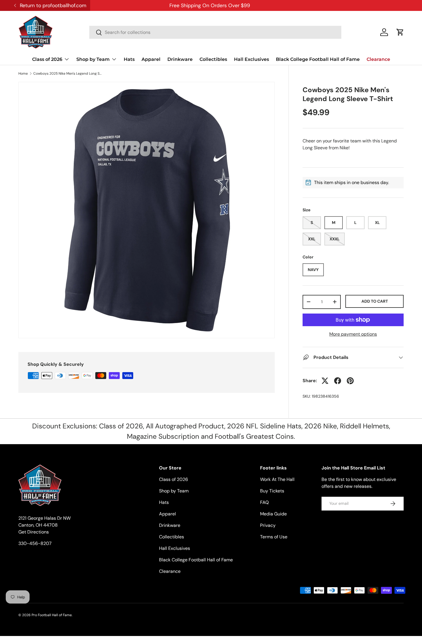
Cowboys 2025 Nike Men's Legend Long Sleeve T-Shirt (67, 73)
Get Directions (33, 532)
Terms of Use (273, 537)
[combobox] (215, 32)
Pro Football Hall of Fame (52, 615)
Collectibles (213, 59)
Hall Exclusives (251, 59)
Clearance (378, 59)
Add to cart (374, 301)
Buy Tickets (272, 491)
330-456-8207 (35, 543)
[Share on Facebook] (337, 380)
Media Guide (273, 514)
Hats (129, 59)
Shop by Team (93, 59)
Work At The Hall (277, 479)
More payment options (353, 334)
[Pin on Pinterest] (350, 380)
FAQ (264, 502)
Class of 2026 (47, 59)
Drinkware (180, 59)
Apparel (151, 59)
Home (23, 73)
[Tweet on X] (325, 380)
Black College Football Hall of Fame (318, 59)
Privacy (268, 525)
